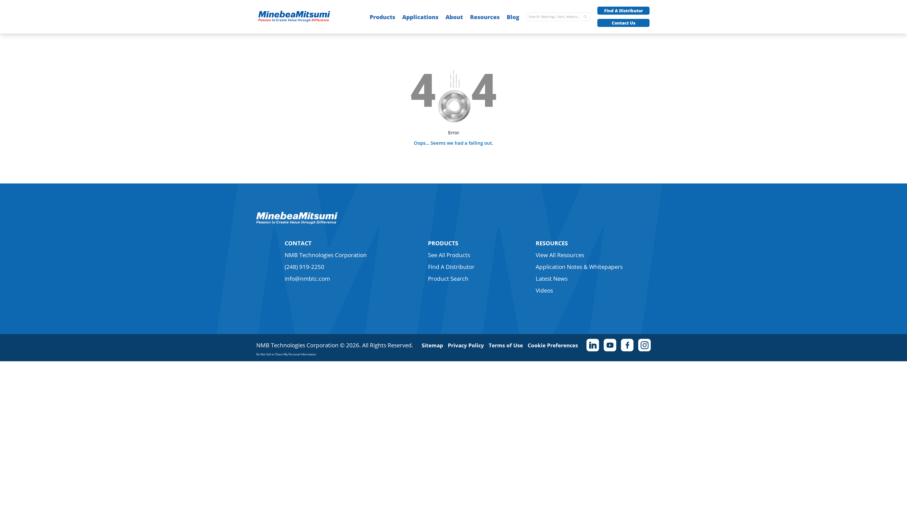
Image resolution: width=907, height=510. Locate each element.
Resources (485, 17)
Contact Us (623, 23)
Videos (544, 290)
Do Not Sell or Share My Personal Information (286, 354)
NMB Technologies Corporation (326, 255)
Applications (420, 17)
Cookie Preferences (553, 345)
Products (382, 17)
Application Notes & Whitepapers (579, 267)
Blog (513, 17)
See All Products (449, 255)
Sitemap (432, 345)
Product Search (448, 278)
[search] (585, 17)
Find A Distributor (623, 10)
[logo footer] (297, 222)
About (454, 17)
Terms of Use (506, 345)
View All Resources (560, 255)
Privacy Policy (466, 345)
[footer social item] (592, 345)
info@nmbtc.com (307, 278)
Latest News (552, 278)
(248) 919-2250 (304, 267)
